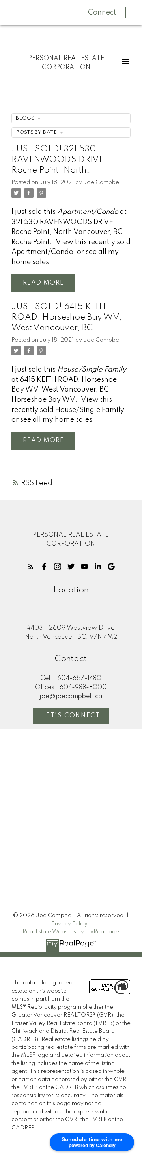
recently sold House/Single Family (67, 410)
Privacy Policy (69, 924)
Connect (102, 12)
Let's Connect (71, 716)
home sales (30, 262)
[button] (30, 566)
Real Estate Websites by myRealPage (70, 931)
